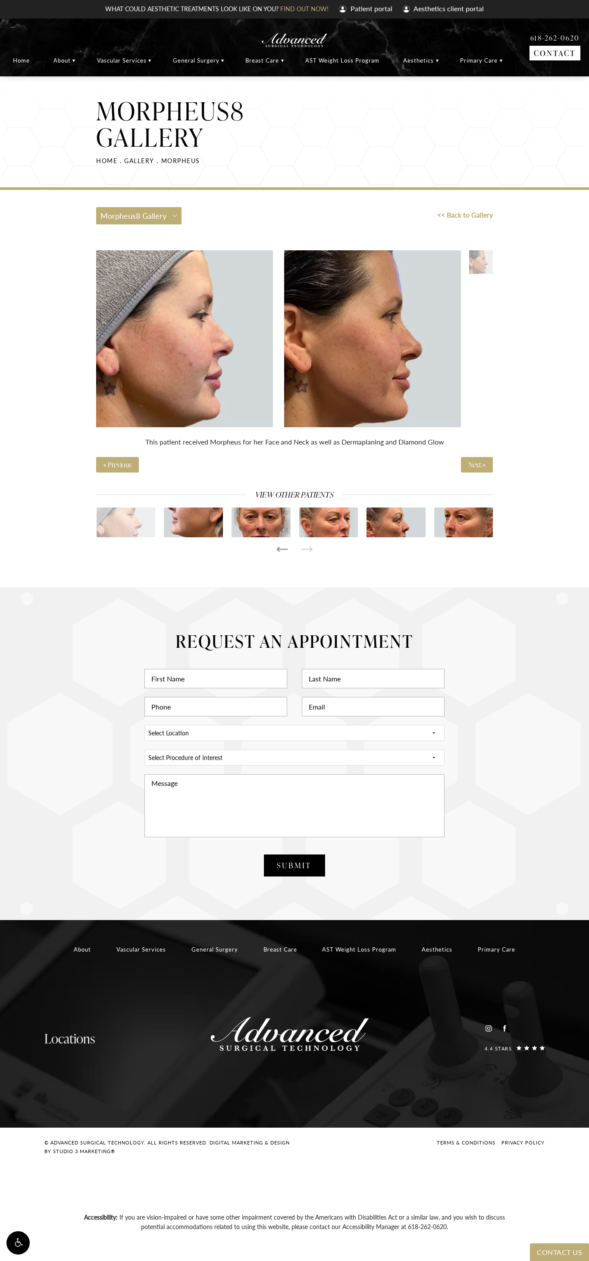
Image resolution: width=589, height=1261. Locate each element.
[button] (18, 1243)
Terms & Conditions (466, 1142)
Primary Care (479, 60)
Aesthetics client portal (448, 8)
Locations (69, 1038)
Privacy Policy (523, 1142)
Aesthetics (418, 60)
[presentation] (282, 549)
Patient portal (370, 8)
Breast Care (262, 60)
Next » (477, 464)
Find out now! (304, 8)
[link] (515, 1048)
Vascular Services (122, 60)
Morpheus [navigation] (180, 160)
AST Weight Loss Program (342, 60)
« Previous (117, 464)
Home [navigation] (106, 160)
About (62, 60)
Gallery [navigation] (139, 160)
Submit (294, 865)
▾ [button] (73, 60)
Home (21, 60)
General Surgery (196, 60)
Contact (555, 52)
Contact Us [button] (559, 1252)
